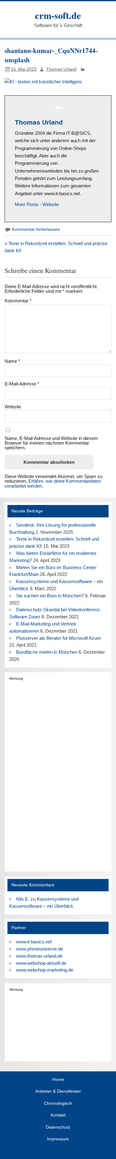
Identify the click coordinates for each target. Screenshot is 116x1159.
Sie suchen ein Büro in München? (50, 595)
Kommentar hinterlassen (36, 229)
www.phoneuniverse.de (39, 948)
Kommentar (18, 300)
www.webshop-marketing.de (44, 969)
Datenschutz (58, 1127)
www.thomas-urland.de (39, 956)
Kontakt (58, 1115)
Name (12, 361)
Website (50, 204)
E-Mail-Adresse (22, 383)
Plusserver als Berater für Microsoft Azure (58, 638)
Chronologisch (58, 1103)
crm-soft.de (58, 15)
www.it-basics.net (34, 941)
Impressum (58, 1139)
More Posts (26, 204)
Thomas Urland (61, 69)
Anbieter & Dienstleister (58, 1091)
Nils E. (22, 899)
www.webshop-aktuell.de (41, 963)
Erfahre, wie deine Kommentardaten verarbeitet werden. (53, 483)
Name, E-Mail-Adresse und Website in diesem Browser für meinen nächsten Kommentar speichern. (51, 443)
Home (58, 1080)
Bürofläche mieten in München (46, 652)
